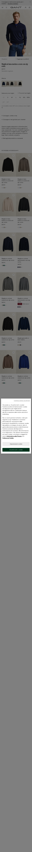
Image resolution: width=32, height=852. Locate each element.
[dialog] (16, 426)
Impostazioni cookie (16, 444)
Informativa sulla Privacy (14, 436)
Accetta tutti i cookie (16, 450)
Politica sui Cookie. (8, 438)
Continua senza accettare (22, 400)
